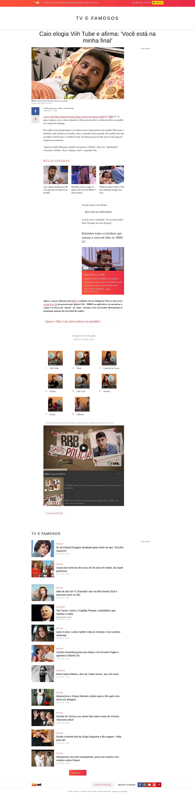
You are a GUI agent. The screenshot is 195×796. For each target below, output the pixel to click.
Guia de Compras (160, 9)
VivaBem (114, 9)
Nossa (138, 9)
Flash (42, 9)
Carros (71, 9)
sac (133, 2)
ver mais (76, 773)
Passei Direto (79, 3)
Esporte (93, 9)
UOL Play (95, 3)
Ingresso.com (49, 3)
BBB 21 (74, 301)
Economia (79, 9)
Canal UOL (130, 9)
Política (64, 9)
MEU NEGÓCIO (68, 3)
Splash (100, 9)
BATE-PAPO (59, 3)
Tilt (120, 9)
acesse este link (50, 304)
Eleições (49, 9)
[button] (121, 259)
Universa (107, 9)
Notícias (57, 9)
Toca (151, 9)
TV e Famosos (97, 18)
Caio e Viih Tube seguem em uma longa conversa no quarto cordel (74, 116)
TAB (142, 9)
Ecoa (124, 9)
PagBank (88, 3)
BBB (111, 116)
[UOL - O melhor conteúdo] (35, 2)
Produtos (35, 9)
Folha (86, 9)
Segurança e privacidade (119, 791)
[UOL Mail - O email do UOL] (139, 2)
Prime (146, 9)
